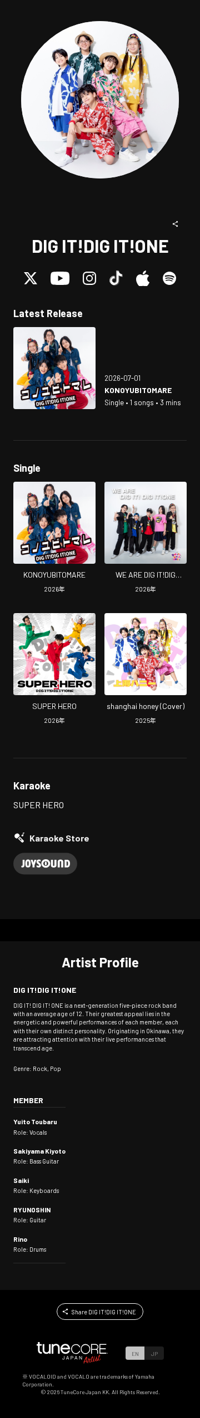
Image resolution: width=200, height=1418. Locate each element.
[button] (175, 224)
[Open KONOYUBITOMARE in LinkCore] (54, 368)
